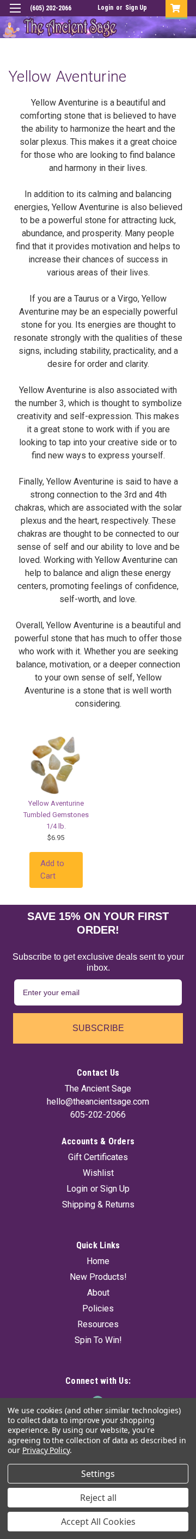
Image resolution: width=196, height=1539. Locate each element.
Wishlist (98, 1173)
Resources (98, 1324)
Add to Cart (52, 870)
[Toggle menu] (15, 15)
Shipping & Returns (98, 1204)
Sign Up (136, 7)
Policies (98, 1308)
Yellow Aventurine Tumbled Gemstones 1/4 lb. (56, 814)
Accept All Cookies (98, 1522)
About (98, 1292)
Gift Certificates (98, 1157)
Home (98, 1261)
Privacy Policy (46, 1450)
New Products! (98, 1277)
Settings (98, 1474)
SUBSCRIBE (98, 1028)
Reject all (98, 1498)
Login (105, 7)
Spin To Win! (98, 1340)
